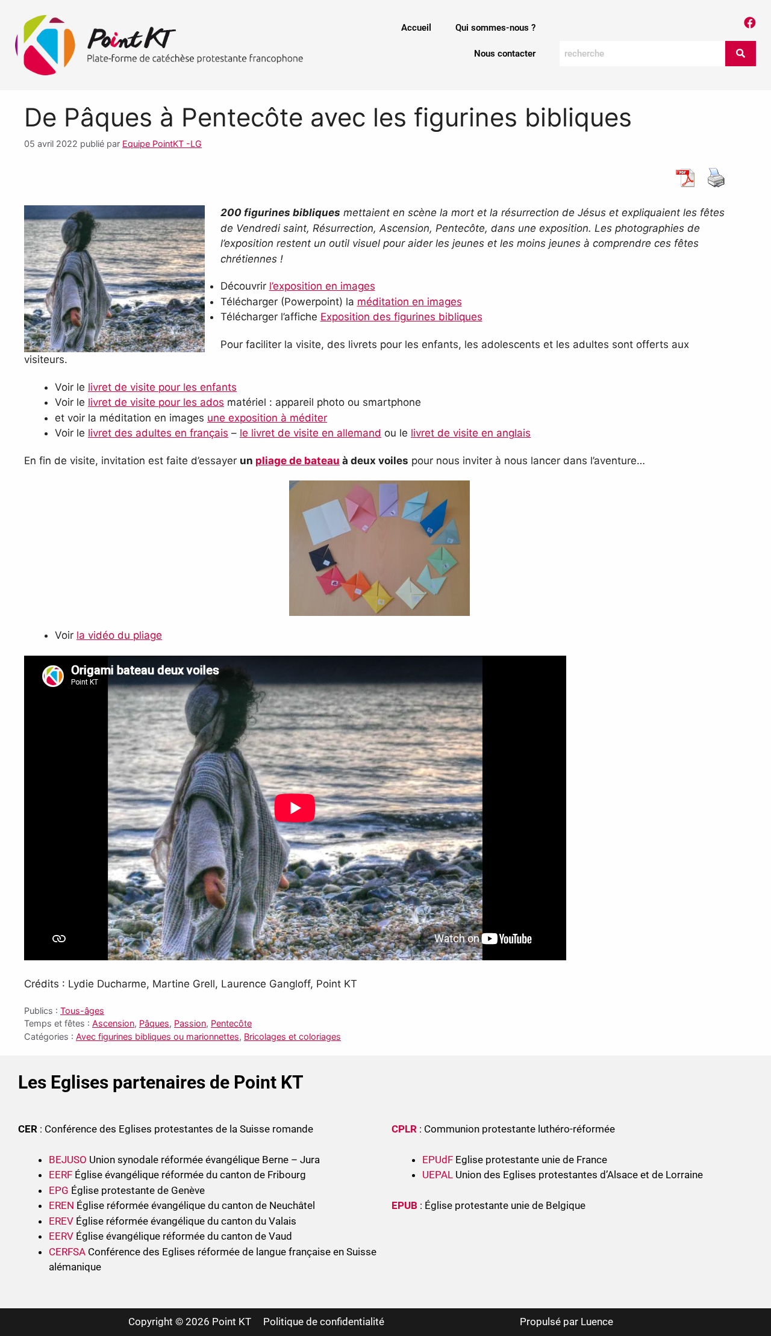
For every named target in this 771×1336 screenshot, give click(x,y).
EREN (61, 1205)
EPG (59, 1190)
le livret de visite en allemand (310, 433)
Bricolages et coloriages (292, 1036)
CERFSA (67, 1252)
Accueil (416, 27)
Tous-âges (82, 1010)
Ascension (113, 1023)
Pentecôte (231, 1023)
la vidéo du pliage (119, 635)
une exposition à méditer (267, 418)
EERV (61, 1236)
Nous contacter (504, 53)
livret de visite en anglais (471, 433)
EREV (61, 1221)
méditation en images (409, 302)
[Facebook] (750, 23)
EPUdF (437, 1160)
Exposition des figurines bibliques (401, 317)
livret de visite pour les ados (156, 402)
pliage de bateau (297, 461)
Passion (190, 1023)
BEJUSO (69, 1160)
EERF (60, 1175)
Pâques (154, 1023)
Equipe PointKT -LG (162, 143)
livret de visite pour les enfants (162, 387)
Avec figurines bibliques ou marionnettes (157, 1036)
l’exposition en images (322, 286)
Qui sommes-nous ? (495, 27)
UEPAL (437, 1175)
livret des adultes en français (158, 433)
